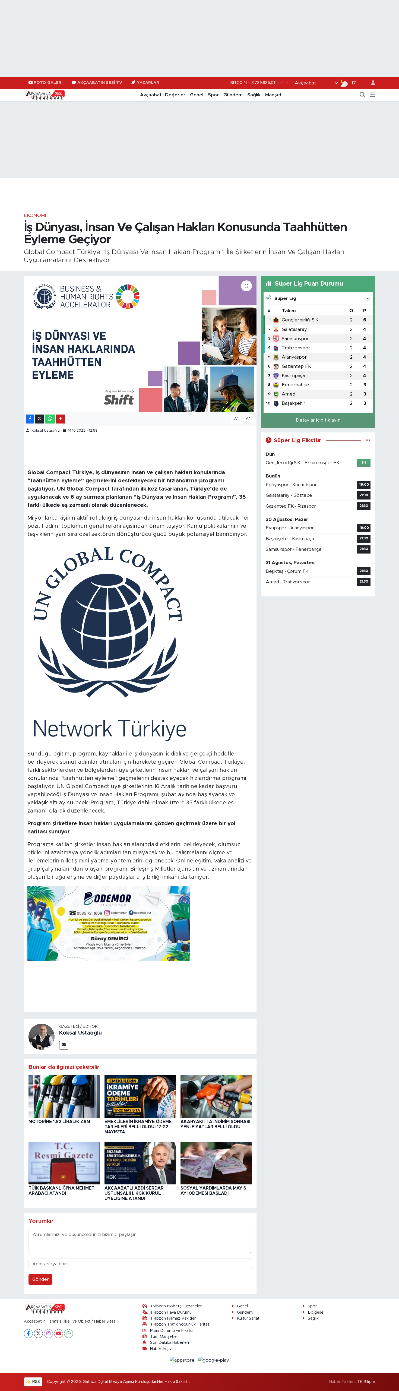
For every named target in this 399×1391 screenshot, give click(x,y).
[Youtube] (58, 1333)
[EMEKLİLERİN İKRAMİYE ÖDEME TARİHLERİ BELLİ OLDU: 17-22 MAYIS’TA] (140, 1096)
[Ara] (362, 95)
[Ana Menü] (372, 95)
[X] (38, 1333)
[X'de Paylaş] (39, 419)
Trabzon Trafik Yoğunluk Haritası (180, 1324)
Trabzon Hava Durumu (171, 1312)
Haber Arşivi (161, 1349)
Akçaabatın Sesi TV (99, 83)
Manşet (273, 95)
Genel (196, 95)
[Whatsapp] (68, 1333)
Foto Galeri (48, 83)
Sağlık (254, 95)
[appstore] (183, 1360)
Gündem (233, 95)
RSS (35, 1382)
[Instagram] (48, 1333)
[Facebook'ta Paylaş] (30, 419)
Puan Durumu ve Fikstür (172, 1331)
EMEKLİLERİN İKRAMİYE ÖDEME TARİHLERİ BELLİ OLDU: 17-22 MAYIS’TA (138, 1127)
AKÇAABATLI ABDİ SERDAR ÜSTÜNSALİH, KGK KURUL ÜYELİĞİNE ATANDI (134, 1193)
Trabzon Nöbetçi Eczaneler (176, 1306)
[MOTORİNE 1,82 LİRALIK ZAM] (64, 1096)
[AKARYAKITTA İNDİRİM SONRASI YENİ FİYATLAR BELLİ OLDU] (216, 1096)
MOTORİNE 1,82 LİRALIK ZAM (59, 1122)
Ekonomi (35, 215)
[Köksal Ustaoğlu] (41, 1036)
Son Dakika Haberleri (169, 1343)
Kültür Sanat (248, 1318)
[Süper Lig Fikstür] (367, 440)
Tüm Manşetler (164, 1337)
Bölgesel (316, 1312)
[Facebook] (28, 1333)
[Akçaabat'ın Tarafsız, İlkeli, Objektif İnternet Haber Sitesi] (44, 94)
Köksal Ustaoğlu (45, 430)
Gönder (40, 1279)
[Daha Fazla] (60, 419)
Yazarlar (148, 83)
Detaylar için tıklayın (318, 420)
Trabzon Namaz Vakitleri (173, 1318)
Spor (213, 95)
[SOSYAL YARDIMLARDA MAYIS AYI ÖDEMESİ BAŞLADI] (216, 1163)
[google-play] (213, 1360)
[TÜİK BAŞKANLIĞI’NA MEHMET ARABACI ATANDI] (64, 1163)
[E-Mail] (63, 1045)
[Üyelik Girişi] (370, 83)
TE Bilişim (366, 1382)
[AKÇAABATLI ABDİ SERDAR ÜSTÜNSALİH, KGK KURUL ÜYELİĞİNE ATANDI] (140, 1163)
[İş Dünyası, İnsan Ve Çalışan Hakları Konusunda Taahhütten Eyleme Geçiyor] (140, 344)
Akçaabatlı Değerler (162, 95)
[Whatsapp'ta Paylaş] (50, 419)
